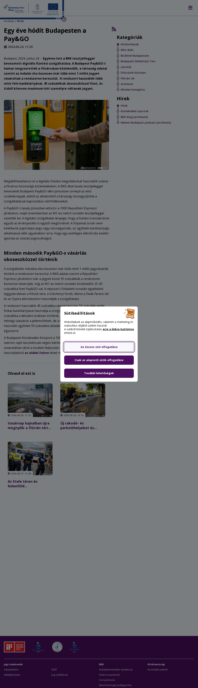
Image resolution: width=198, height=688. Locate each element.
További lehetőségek (99, 373)
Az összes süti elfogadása (99, 347)
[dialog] (99, 344)
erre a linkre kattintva (118, 329)
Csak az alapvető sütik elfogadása (99, 360)
